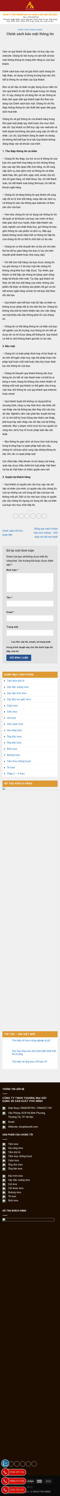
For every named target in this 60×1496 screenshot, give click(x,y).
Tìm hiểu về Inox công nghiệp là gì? (31, 1040)
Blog (30, 1487)
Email (10, 612)
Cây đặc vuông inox (18, 686)
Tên (9, 597)
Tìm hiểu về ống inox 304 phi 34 (29, 1061)
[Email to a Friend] (33, 516)
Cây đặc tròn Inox (16, 693)
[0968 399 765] (5, 1472)
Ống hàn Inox (14, 742)
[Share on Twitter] (27, 516)
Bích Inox (12, 748)
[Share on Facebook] (21, 516)
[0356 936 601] (5, 1489)
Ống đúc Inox (14, 736)
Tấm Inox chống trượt (19, 761)
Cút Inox (11, 717)
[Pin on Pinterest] (38, 516)
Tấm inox (12, 711)
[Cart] (56, 5)
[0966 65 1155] (5, 1481)
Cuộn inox (12, 705)
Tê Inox (11, 767)
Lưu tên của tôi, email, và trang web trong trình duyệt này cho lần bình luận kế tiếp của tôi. (29, 647)
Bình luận (12, 570)
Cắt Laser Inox (15, 724)
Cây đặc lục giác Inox (19, 699)
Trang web (12, 627)
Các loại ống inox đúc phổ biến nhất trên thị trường (34, 1053)
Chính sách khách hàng (30, 30)
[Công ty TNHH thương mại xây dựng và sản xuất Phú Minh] (30, 5)
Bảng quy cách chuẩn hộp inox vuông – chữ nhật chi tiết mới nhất (46, 532)
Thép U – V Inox (16, 773)
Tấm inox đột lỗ (15, 680)
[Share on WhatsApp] (15, 516)
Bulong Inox (13, 754)
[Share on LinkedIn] (44, 516)
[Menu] (4, 5)
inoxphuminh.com (28, 1126)
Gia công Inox (14, 730)
